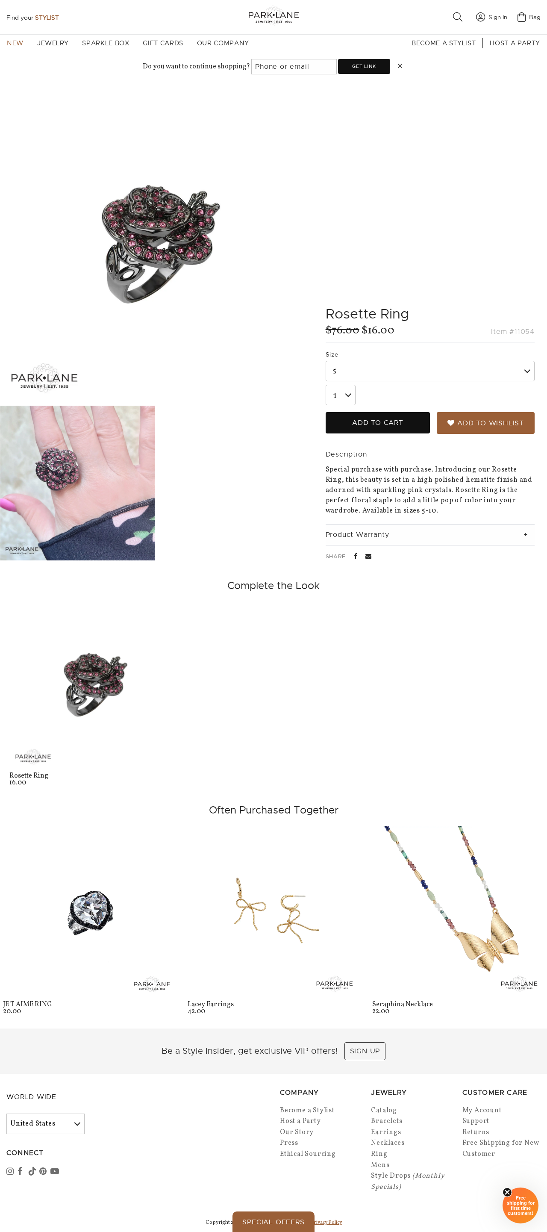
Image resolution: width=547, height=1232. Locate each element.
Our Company (223, 43)
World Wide (31, 1097)
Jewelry (52, 43)
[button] (459, 17)
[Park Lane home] (273, 16)
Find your (32, 17)
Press (289, 1143)
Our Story (297, 1132)
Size (332, 354)
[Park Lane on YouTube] (55, 1172)
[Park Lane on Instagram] (11, 1172)
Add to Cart (377, 423)
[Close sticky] (507, 1192)
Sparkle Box (105, 43)
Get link (364, 66)
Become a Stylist (444, 43)
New (15, 43)
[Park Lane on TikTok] (33, 1172)
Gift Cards (163, 43)
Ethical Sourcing (308, 1154)
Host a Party (515, 43)
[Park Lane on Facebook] (22, 1172)
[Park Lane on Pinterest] (44, 1172)
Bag (535, 17)
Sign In (497, 17)
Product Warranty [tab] (357, 535)
